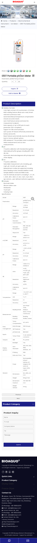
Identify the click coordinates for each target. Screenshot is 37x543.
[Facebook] (3, 472)
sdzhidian (27, 468)
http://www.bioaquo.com (10, 522)
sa (8, 515)
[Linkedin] (6, 472)
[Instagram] (13, 472)
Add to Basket (13, 93)
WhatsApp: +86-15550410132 (11, 513)
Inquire (13, 89)
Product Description (12, 103)
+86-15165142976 (16, 506)
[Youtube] (9, 472)
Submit (18, 445)
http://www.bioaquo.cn (10, 526)
